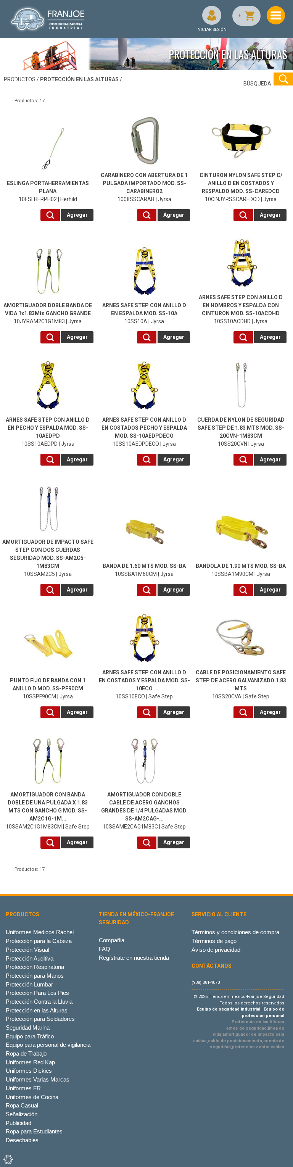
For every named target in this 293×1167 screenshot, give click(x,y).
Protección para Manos (35, 975)
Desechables (22, 1140)
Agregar (77, 215)
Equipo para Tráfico (30, 1036)
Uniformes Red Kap (30, 1062)
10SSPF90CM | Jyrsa (47, 688)
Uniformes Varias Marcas (37, 1079)
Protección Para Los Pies (37, 993)
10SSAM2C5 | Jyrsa (47, 558)
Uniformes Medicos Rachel (40, 932)
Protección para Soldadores (40, 1018)
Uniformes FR (23, 1088)
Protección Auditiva (29, 958)
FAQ (104, 949)
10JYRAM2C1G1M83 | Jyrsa (47, 313)
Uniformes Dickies (29, 1070)
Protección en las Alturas (37, 1010)
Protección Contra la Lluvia (39, 1001)
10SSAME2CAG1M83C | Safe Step (144, 810)
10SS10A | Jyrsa (144, 313)
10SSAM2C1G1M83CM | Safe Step (48, 810)
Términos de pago (214, 941)
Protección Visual (27, 949)
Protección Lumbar (29, 984)
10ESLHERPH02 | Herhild (48, 191)
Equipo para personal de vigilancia (48, 1044)
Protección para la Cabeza (39, 941)
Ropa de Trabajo (26, 1053)
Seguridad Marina (28, 1027)
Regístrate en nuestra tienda (134, 957)
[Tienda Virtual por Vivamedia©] (7, 1159)
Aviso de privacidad (216, 949)
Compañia (111, 940)
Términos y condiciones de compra (235, 932)
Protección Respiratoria (35, 967)
